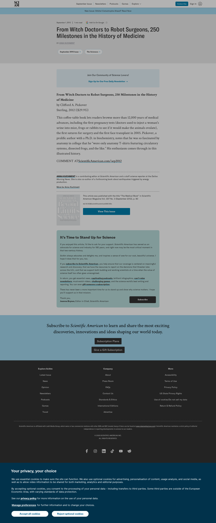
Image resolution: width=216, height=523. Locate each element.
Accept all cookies (30, 513)
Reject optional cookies (70, 513)
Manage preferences (24, 505)
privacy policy (28, 498)
